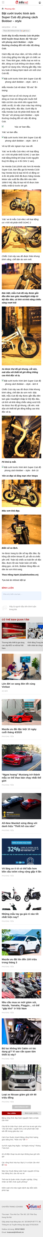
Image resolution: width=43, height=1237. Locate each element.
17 (26, 1139)
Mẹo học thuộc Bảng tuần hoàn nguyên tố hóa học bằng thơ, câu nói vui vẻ (20, 1172)
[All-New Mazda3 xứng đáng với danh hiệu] (21, 806)
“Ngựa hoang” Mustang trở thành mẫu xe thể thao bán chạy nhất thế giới (21, 777)
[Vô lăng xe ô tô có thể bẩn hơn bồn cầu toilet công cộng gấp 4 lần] (21, 851)
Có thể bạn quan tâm (15, 619)
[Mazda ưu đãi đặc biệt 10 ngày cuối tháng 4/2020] (21, 712)
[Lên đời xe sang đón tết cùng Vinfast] (21, 667)
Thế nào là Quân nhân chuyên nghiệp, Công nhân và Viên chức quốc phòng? (19, 1180)
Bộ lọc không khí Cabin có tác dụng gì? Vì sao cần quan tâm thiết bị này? (19, 1051)
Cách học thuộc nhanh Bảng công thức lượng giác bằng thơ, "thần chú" (20, 1138)
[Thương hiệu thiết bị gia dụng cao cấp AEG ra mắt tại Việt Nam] (14, 631)
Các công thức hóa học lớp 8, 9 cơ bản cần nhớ (20, 1162)
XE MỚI (5, 691)
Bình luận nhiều (31, 1113)
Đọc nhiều (12, 1113)
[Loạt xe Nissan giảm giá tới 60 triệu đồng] (21, 1077)
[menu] (3, 2)
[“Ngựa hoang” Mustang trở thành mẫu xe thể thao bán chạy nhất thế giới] (21, 758)
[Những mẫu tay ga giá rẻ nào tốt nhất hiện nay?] (21, 897)
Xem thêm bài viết (21, 1107)
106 (5, 1165)
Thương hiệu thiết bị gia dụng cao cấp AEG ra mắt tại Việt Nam (13, 645)
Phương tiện (10, 9)
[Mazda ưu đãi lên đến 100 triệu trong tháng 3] (21, 942)
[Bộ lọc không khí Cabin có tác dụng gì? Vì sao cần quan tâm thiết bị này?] (21, 1031)
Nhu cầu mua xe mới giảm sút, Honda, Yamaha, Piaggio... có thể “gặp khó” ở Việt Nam (20, 1005)
